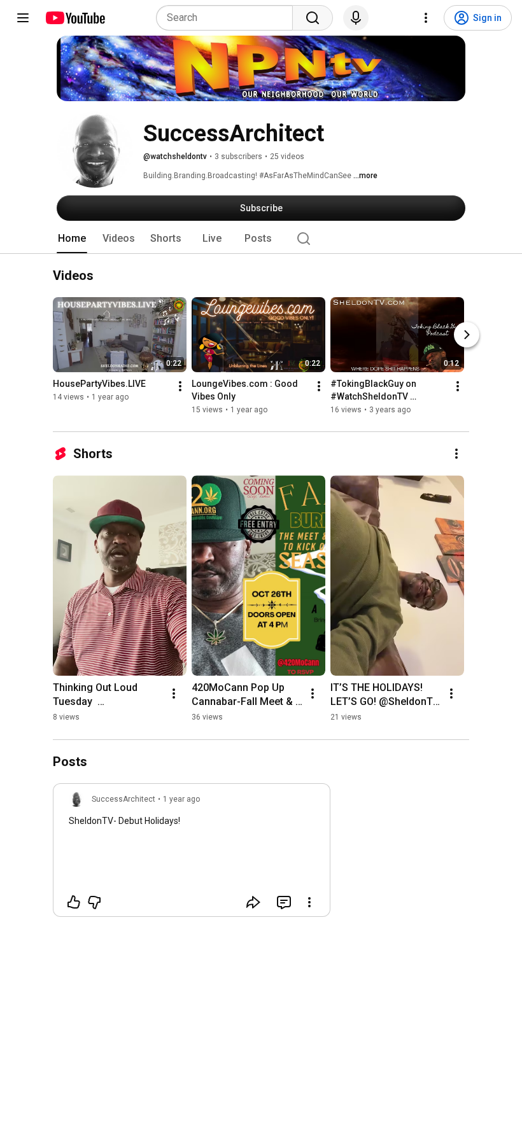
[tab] (72, 238)
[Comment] (284, 902)
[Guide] (23, 17)
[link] (191, 854)
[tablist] (261, 238)
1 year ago (181, 799)
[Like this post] (74, 902)
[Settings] (426, 17)
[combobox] (228, 17)
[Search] (312, 18)
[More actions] (180, 387)
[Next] (466, 335)
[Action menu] (309, 902)
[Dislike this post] (94, 902)
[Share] (253, 902)
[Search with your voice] (356, 18)
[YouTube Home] (75, 18)
